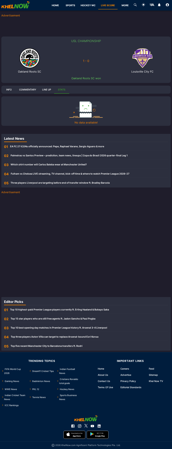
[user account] (167, 5)
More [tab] (125, 5)
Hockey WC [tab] (88, 5)
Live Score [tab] (108, 5)
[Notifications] (159, 5)
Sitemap (153, 374)
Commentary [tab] (27, 89)
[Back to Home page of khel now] (15, 5)
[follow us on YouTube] (92, 426)
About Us (103, 374)
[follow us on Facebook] (73, 426)
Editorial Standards (130, 387)
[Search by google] (135, 5)
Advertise (125, 374)
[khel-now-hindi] (152, 5)
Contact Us (104, 381)
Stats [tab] (61, 89)
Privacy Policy (128, 381)
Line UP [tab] (46, 89)
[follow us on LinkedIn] (99, 426)
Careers (124, 368)
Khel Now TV (156, 381)
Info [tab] (9, 89)
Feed (151, 368)
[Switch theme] (143, 5)
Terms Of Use (105, 387)
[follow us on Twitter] (86, 426)
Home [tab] (55, 5)
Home (101, 368)
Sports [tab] (70, 5)
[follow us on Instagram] (80, 426)
